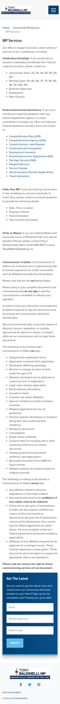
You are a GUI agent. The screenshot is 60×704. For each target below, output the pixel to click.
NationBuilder (21, 698)
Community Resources (26, 27)
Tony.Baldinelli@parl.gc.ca (17, 249)
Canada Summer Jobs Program (27, 144)
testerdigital (15, 692)
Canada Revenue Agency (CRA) (27, 140)
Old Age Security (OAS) (22, 160)
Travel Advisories (19, 176)
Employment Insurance (22, 152)
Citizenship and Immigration (25, 148)
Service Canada (18, 168)
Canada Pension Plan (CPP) (24, 136)
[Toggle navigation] (53, 10)
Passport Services (19, 164)
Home (6, 27)
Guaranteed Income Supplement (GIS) (31, 156)
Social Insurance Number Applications (31, 172)
